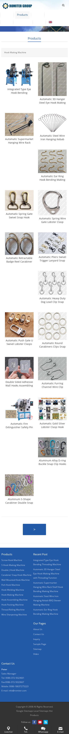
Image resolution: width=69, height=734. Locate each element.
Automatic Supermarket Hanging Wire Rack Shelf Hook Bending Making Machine (48, 587)
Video (37, 14)
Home (7, 14)
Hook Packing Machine (12, 604)
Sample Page (39, 644)
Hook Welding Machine (12, 589)
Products (22, 14)
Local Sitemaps (41, 710)
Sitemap (37, 649)
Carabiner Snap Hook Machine (16, 574)
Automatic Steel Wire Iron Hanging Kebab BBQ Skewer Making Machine (47, 600)
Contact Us (22, 22)
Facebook (34, 722)
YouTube (40, 722)
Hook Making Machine (12, 594)
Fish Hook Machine (10, 584)
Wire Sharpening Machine (14, 614)
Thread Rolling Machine (13, 609)
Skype (46, 722)
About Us (53, 14)
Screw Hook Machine (11, 560)
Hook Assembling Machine (14, 599)
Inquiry (36, 639)
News (6, 22)
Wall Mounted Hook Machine (15, 579)
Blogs (39, 22)
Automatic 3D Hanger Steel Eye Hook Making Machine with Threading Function (46, 573)
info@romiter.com (18, 690)
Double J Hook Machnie (12, 570)
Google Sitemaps (24, 710)
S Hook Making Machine (13, 565)
